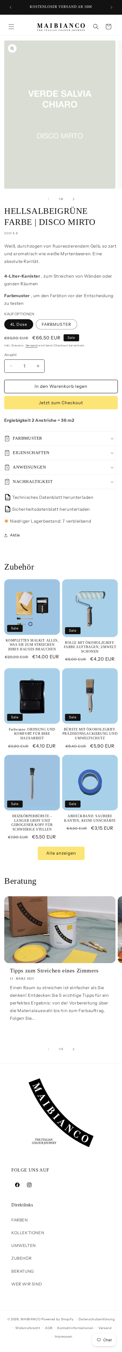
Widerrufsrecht (27, 1328)
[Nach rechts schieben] (73, 199)
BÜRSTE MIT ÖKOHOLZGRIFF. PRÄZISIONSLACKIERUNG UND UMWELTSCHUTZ (89, 733)
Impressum (63, 1336)
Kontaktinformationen (75, 1328)
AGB (48, 1328)
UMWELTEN (23, 1245)
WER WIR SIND (26, 1284)
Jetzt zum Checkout (61, 402)
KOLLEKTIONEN (27, 1232)
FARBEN (19, 1220)
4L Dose (18, 324)
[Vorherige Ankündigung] (10, 7)
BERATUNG (22, 1271)
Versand (32, 345)
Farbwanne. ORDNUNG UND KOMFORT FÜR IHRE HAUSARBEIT (32, 733)
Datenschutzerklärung (97, 1319)
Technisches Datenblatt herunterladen (50, 497)
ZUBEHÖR (21, 1258)
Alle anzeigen (61, 853)
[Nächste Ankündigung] (111, 7)
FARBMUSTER (56, 324)
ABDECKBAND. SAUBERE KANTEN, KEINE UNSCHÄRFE (90, 818)
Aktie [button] (15, 535)
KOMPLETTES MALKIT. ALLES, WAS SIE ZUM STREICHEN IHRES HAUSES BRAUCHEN (32, 644)
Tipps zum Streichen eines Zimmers (54, 970)
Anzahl (10, 354)
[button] (11, 26)
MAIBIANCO (31, 1319)
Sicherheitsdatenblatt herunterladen (48, 509)
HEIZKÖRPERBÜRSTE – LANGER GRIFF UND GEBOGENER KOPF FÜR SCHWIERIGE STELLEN (32, 822)
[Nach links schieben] (48, 199)
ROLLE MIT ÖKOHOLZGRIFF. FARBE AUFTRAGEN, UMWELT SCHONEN (90, 647)
